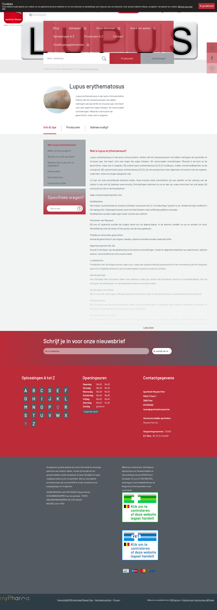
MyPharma (174, 600)
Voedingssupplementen (68, 44)
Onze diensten (105, 28)
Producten (127, 58)
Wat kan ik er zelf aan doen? (61, 156)
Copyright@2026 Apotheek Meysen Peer (75, 600)
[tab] (52, 129)
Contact (118, 36)
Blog (56, 28)
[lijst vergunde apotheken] (140, 545)
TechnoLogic (188, 600)
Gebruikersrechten (103, 600)
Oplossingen (159, 58)
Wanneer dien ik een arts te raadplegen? (61, 164)
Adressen (75, 28)
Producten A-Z (93, 36)
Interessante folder (57, 183)
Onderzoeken (54, 171)
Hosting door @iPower (204, 600)
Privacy (116, 600)
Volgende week (91, 411)
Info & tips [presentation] (49, 127)
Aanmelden (190, 10)
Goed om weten (140, 28)
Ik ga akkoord (207, 6)
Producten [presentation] (73, 127)
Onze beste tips (55, 177)
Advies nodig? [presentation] (99, 127)
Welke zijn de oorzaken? (59, 150)
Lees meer (148, 327)
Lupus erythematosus (88, 69)
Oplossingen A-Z (63, 36)
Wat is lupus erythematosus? (62, 144)
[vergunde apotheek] (140, 507)
